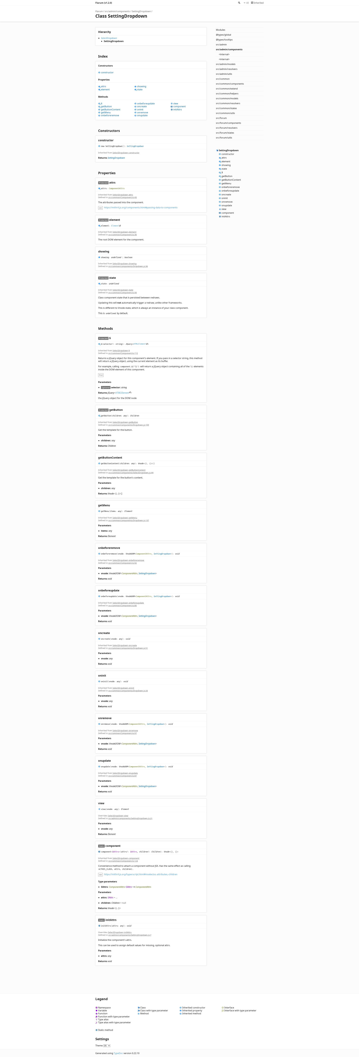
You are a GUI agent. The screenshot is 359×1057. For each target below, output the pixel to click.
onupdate (142, 115)
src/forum (221, 118)
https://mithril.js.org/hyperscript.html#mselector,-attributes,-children (140, 874)
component (179, 106)
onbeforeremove (110, 115)
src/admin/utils (224, 73)
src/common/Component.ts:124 (123, 861)
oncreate (142, 106)
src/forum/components (228, 122)
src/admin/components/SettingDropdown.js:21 (130, 818)
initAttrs (177, 109)
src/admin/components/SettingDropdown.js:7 (129, 935)
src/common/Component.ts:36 (122, 234)
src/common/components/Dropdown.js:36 (128, 266)
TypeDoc (118, 1053)
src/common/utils (225, 113)
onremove (142, 112)
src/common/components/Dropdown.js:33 (128, 690)
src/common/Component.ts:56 (122, 292)
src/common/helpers (227, 93)
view (175, 103)
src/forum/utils (224, 137)
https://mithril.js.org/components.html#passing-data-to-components (141, 207)
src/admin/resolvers (226, 69)
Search (239, 3)
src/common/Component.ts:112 (123, 353)
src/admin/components (117, 11)
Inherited (259, 2)
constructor (107, 72)
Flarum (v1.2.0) (103, 2)
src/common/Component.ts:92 (122, 563)
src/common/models (227, 98)
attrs (103, 86)
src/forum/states (225, 132)
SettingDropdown (141, 11)
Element (115, 226)
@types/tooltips (224, 39)
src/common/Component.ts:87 (122, 775)
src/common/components (230, 83)
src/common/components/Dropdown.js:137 (128, 520)
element (105, 89)
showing (141, 86)
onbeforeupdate (146, 103)
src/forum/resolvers (226, 127)
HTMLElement (140, 344)
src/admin (221, 44)
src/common (223, 78)
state (139, 89)
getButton (106, 106)
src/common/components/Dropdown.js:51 (128, 648)
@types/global (223, 34)
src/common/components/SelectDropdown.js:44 (130, 472)
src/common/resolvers (228, 103)
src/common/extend (227, 88)
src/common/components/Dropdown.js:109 (128, 425)
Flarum (99, 11)
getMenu (106, 112)
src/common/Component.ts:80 (122, 605)
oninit (140, 109)
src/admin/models (225, 64)
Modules (220, 29)
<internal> (224, 54)
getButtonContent (110, 109)
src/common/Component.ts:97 (122, 733)
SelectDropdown (109, 38)
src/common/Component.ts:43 (122, 197)
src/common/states (226, 108)
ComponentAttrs (117, 188)
